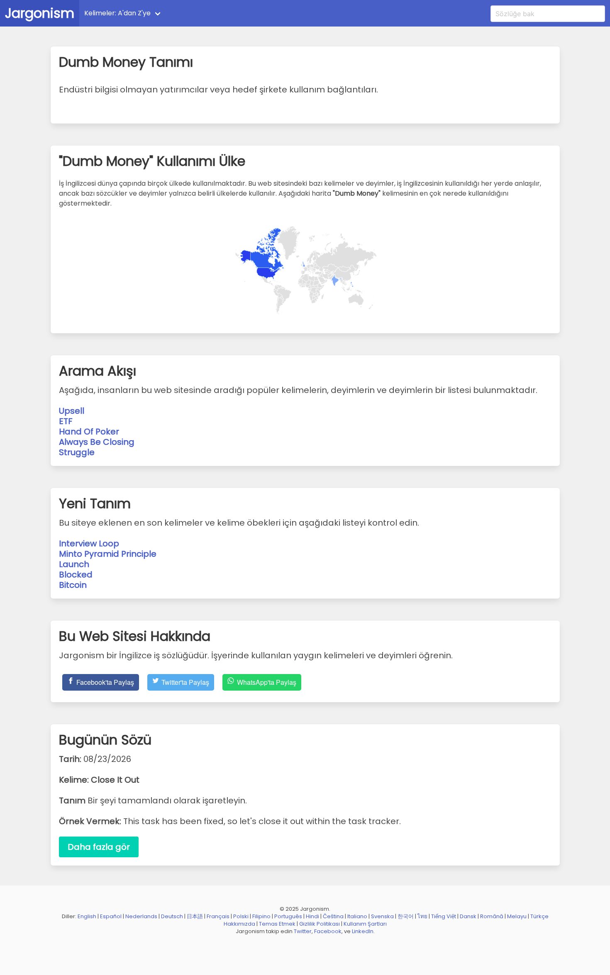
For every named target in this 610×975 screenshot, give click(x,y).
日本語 (195, 916)
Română (491, 916)
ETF (66, 421)
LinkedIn (362, 931)
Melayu (517, 916)
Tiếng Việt (443, 916)
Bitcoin (73, 585)
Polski (241, 916)
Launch (74, 564)
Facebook (328, 931)
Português (288, 916)
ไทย (422, 916)
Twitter (303, 931)
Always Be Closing (96, 442)
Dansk (468, 916)
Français (218, 916)
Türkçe (539, 916)
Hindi (312, 916)
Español (111, 916)
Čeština (333, 916)
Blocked (76, 574)
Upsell (71, 411)
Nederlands (141, 916)
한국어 (406, 916)
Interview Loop (89, 543)
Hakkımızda (239, 924)
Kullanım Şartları (365, 924)
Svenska (382, 916)
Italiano (357, 916)
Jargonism (39, 13)
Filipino (261, 916)
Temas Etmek (277, 924)
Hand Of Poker (89, 431)
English (87, 916)
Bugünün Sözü (194, 13)
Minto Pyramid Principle (107, 554)
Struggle (77, 452)
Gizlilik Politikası (319, 924)
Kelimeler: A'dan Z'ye (117, 13)
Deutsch (172, 916)
